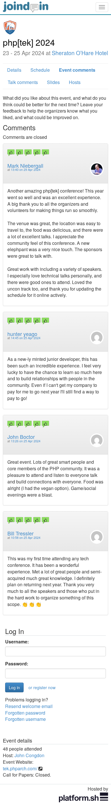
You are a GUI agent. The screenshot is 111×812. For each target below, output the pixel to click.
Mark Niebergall (25, 165)
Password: (16, 664)
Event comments (77, 70)
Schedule (40, 70)
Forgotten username (25, 719)
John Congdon (29, 755)
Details (14, 70)
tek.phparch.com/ (20, 768)
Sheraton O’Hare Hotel (80, 53)
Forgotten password (25, 712)
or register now (42, 687)
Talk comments (23, 82)
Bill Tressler (20, 533)
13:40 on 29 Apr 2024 (25, 169)
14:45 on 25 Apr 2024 (25, 338)
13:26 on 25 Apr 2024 (25, 441)
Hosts (75, 82)
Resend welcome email (29, 706)
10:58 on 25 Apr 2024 (25, 537)
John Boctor (21, 436)
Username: (17, 642)
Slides (53, 82)
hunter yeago (22, 333)
